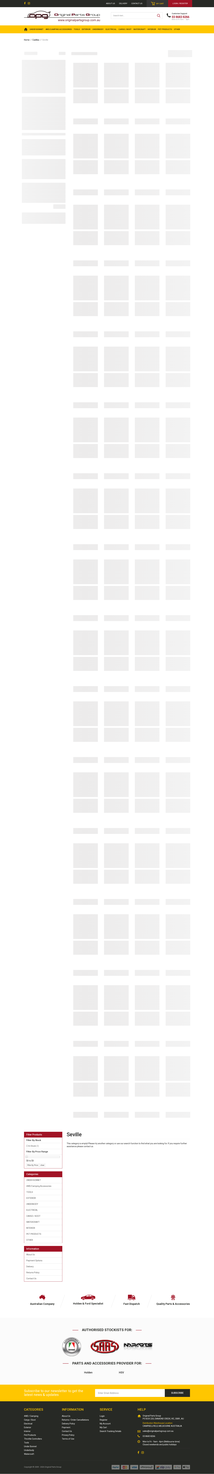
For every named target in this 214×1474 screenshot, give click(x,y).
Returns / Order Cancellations (75, 1420)
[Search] (158, 15)
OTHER (177, 29)
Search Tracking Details (110, 1431)
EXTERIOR (86, 29)
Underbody (29, 1450)
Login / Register (180, 3)
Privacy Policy (68, 1435)
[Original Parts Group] (62, 15)
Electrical (28, 1423)
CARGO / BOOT (125, 29)
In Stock (34, 1146)
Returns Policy (32, 1272)
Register (103, 1420)
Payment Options (34, 1260)
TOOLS (77, 29)
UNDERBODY (98, 29)
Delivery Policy (68, 1423)
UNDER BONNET (36, 29)
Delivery (123, 3)
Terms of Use (68, 1439)
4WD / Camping (31, 1416)
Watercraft (29, 1454)
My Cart (103, 1427)
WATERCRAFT (139, 29)
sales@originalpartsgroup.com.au (158, 1431)
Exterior (27, 1427)
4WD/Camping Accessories (58, 29)
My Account (105, 1423)
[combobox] (133, 15)
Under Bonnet (30, 1446)
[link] (25, 3)
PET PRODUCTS (165, 29)
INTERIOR (152, 29)
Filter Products (34, 1134)
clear (42, 1165)
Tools (26, 1442)
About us (110, 3)
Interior (27, 1431)
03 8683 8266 (149, 1436)
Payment (66, 1427)
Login (102, 1416)
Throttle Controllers (33, 1439)
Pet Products (30, 1435)
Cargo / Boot (30, 1420)
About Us (30, 1254)
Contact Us (136, 3)
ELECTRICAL (111, 29)
